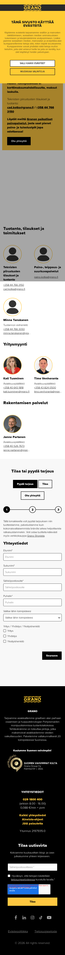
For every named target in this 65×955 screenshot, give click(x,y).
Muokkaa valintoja (32, 71)
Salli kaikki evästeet (32, 63)
